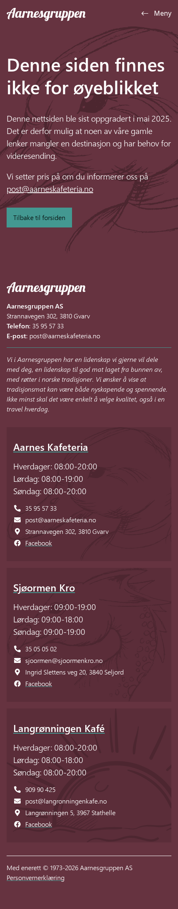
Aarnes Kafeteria (50, 446)
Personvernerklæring (36, 877)
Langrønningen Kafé (59, 727)
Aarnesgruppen (46, 13)
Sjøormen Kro (44, 587)
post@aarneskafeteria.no (50, 188)
